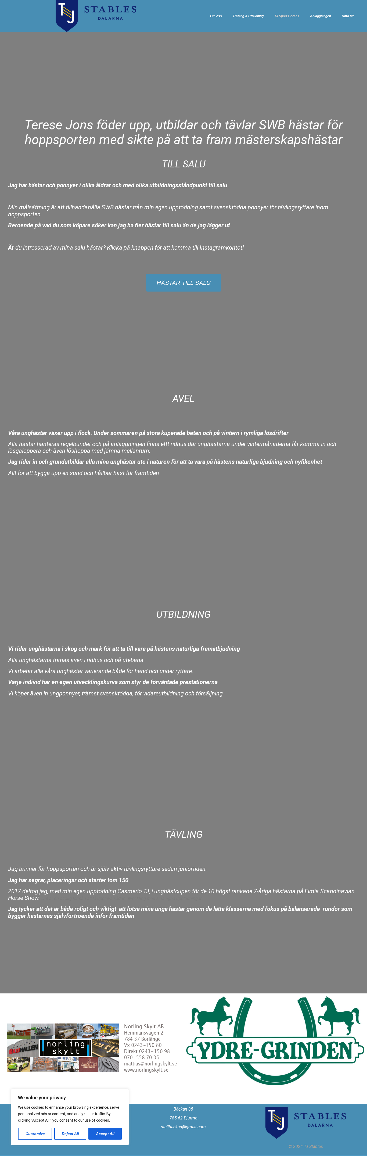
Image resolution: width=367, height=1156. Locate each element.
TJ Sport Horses (286, 16)
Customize (35, 1134)
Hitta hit (348, 16)
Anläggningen (320, 16)
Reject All (70, 1134)
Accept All (105, 1134)
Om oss (216, 16)
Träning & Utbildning (248, 16)
